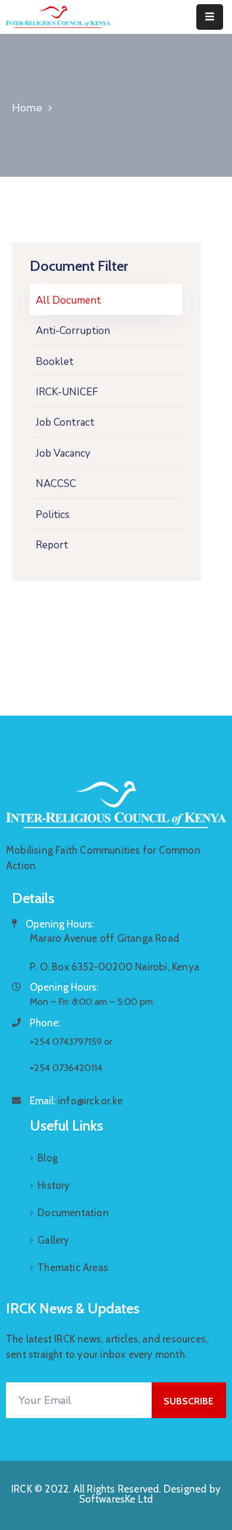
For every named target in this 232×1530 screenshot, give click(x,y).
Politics (53, 515)
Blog (47, 1158)
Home (27, 108)
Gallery (53, 1240)
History (53, 1185)
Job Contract (65, 422)
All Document (68, 300)
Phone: (45, 1023)
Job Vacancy (63, 453)
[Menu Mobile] (209, 17)
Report (52, 545)
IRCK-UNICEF (67, 392)
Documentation (73, 1213)
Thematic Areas (72, 1267)
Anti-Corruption (73, 331)
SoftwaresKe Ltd (116, 1499)
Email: (76, 1101)
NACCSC (56, 484)
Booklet (55, 362)
